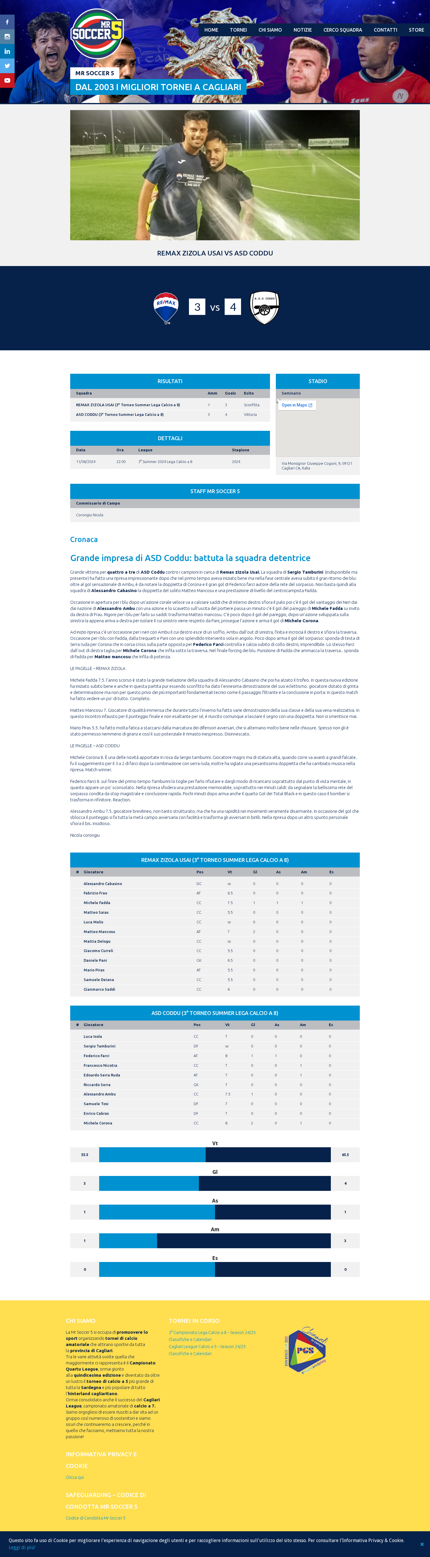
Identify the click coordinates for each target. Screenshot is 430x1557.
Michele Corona (98, 1123)
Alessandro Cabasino (103, 884)
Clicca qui (75, 1477)
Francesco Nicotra (100, 1065)
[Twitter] (7, 66)
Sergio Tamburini (100, 1046)
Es (331, 872)
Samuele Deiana (99, 980)
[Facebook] (7, 22)
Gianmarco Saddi (99, 989)
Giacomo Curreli (98, 951)
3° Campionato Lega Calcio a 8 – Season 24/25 (212, 1332)
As (278, 872)
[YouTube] (7, 80)
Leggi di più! (22, 1547)
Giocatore (93, 872)
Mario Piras (94, 970)
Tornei (238, 29)
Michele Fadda (97, 903)
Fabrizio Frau (95, 893)
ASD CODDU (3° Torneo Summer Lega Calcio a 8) (120, 414)
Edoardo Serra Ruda (102, 1075)
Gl (255, 872)
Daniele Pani (95, 960)
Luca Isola (93, 1036)
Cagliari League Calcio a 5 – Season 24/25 (207, 1346)
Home (211, 29)
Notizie (303, 29)
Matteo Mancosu (99, 932)
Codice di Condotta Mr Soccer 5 (95, 1517)
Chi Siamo (270, 29)
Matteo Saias (96, 912)
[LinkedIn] (7, 51)
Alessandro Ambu (100, 1094)
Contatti (385, 29)
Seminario (291, 393)
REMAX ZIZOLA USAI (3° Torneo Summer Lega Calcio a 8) (128, 405)
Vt (230, 872)
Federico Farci (96, 1056)
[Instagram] (7, 36)
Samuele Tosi (96, 1104)
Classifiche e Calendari (190, 1339)
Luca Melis (93, 922)
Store (416, 29)
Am (304, 872)
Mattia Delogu (97, 941)
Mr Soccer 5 (94, 73)
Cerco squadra (343, 29)
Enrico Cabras (96, 1113)
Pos (200, 872)
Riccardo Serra (97, 1085)
